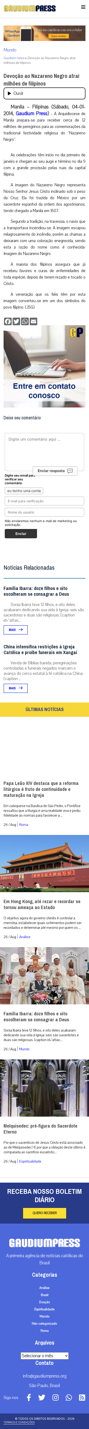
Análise (24, 937)
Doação (44, 1302)
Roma (23, 824)
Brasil (44, 1295)
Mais (12, 630)
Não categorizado (44, 1324)
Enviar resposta (51, 470)
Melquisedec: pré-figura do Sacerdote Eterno (40, 1129)
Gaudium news (14, 58)
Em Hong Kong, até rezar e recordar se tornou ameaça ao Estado (42, 904)
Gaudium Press (31, 113)
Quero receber (45, 1213)
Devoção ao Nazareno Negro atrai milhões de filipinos (41, 80)
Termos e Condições (19, 1422)
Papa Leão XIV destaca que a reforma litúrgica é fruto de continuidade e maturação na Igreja (41, 789)
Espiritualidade (30, 1161)
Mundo (10, 50)
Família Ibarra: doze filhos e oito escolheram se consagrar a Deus (36, 591)
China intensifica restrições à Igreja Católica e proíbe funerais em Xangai (40, 649)
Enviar (20, 533)
